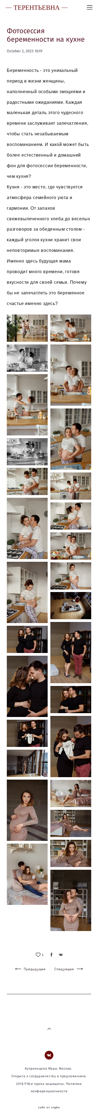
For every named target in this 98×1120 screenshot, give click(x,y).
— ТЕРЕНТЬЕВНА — (36, 7)
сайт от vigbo (49, 1107)
